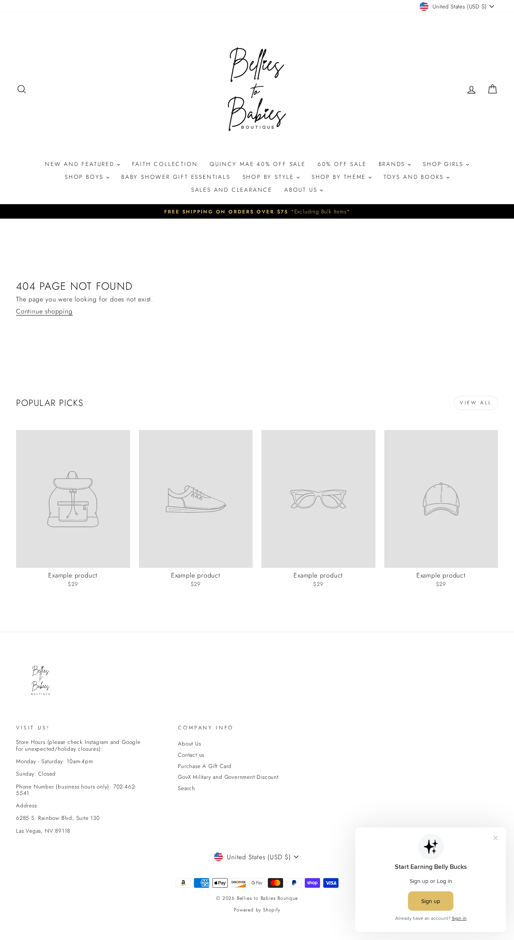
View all (476, 402)
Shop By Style (270, 177)
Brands (393, 164)
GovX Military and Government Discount (228, 777)
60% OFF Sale (342, 164)
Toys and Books (415, 177)
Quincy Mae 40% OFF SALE (257, 164)
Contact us (191, 755)
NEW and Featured (81, 164)
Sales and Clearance (231, 190)
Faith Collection (165, 164)
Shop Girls (444, 164)
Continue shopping (44, 311)
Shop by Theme (340, 177)
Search (186, 788)
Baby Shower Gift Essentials (175, 177)
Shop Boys (85, 177)
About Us (302, 190)
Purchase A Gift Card (205, 766)
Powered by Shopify (257, 909)
